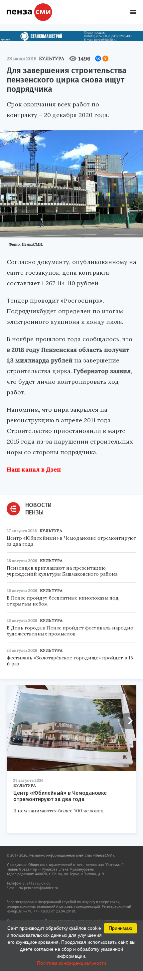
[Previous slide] (15, 721)
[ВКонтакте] (98, 59)
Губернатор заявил (102, 371)
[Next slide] (128, 721)
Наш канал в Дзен (34, 469)
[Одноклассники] (105, 59)
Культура (51, 58)
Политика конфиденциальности (71, 963)
